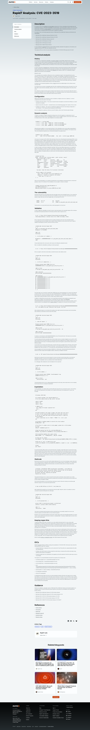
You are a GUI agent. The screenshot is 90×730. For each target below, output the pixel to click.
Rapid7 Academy (56, 715)
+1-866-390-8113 (69, 707)
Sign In (54, 708)
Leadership (28, 709)
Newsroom (28, 711)
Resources (41, 2)
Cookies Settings (51, 726)
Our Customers (29, 713)
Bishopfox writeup (39, 617)
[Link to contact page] (70, 2)
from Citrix (63, 104)
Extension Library (56, 713)
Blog (40, 708)
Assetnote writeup (39, 615)
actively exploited (48, 29)
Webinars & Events (43, 711)
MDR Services (15, 712)
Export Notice (29, 726)
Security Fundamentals (43, 717)
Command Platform (16, 710)
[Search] (68, 2)
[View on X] (73, 621)
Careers (27, 719)
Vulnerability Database (43, 715)
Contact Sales (15, 722)
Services (35, 2)
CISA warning (38, 609)
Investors (28, 717)
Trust (33, 726)
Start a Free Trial (16, 718)
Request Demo (77, 2)
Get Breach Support (17, 720)
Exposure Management (17, 711)
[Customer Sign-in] (72, 2)
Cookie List (36, 726)
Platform (30, 2)
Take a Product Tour (17, 719)
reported (44, 46)
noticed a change (55, 60)
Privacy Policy (24, 726)
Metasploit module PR (40, 613)
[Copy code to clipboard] (76, 120)
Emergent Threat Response (44, 709)
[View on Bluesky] (76, 621)
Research (37, 626)
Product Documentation (57, 711)
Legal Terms (19, 726)
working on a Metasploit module (46, 537)
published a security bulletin (49, 26)
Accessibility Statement (42, 726)
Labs (42, 626)
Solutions (14, 714)
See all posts (55, 697)
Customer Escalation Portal (58, 717)
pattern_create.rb (54, 302)
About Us (28, 708)
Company (52, 2)
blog (54, 83)
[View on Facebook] (71, 621)
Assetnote (46, 67)
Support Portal (56, 709)
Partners (46, 2)
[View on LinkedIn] (68, 621)
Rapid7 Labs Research (43, 713)
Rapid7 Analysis (48, 626)
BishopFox (54, 70)
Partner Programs (29, 715)
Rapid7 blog (38, 611)
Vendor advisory (39, 607)
